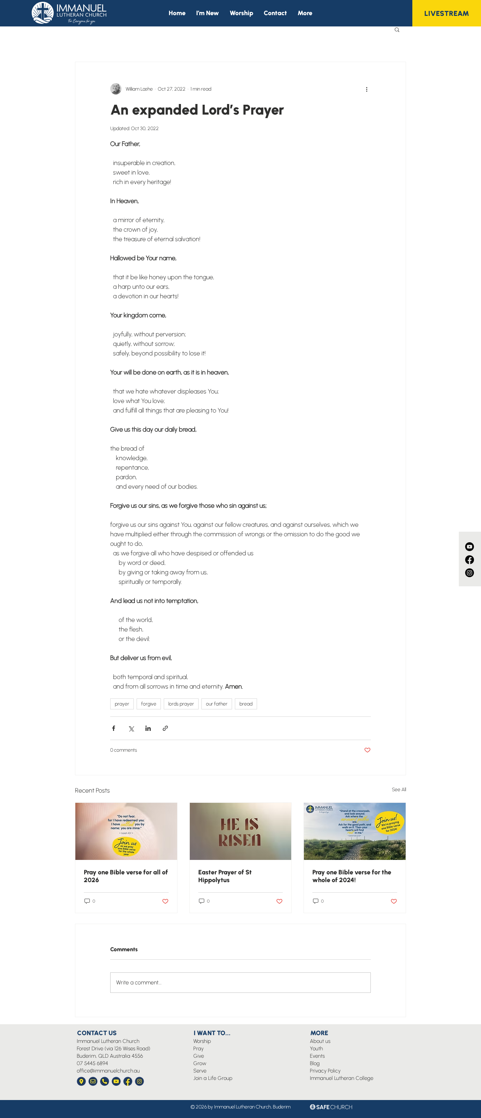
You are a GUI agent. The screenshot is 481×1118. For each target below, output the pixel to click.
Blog (315, 1063)
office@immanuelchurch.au (108, 1071)
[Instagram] (469, 572)
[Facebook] (469, 559)
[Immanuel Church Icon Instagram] (139, 1081)
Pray (198, 1048)
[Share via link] (165, 728)
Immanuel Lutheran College (341, 1078)
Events (317, 1056)
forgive (148, 704)
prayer (122, 704)
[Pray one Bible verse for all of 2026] (126, 831)
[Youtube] (469, 546)
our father (216, 704)
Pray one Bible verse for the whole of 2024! (351, 876)
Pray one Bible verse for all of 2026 (126, 876)
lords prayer (181, 704)
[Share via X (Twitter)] (130, 728)
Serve (199, 1071)
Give (198, 1056)
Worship (202, 1041)
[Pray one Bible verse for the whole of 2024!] (355, 831)
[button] (305, 13)
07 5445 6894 (92, 1063)
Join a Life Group (212, 1078)
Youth (316, 1048)
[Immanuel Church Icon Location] (81, 1081)
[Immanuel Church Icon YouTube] (116, 1081)
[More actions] (366, 89)
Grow (199, 1063)
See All (399, 790)
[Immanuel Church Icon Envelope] (93, 1081)
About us (320, 1041)
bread (245, 704)
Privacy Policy (325, 1071)
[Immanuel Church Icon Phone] (104, 1081)
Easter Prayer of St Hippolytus (225, 876)
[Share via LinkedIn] (148, 728)
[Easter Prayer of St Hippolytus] (241, 831)
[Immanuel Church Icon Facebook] (127, 1081)
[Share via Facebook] (113, 728)
